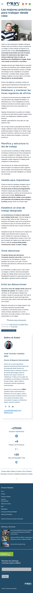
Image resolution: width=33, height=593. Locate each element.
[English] (26, 4)
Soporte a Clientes (6, 496)
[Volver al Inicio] (13, 4)
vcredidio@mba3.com (12, 411)
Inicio (2, 491)
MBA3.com (8, 413)
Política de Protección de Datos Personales (12, 519)
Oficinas (3, 494)
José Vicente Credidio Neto (18, 324)
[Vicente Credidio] (8, 345)
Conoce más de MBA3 (8, 330)
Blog (2, 506)
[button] (2, 4)
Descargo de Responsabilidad (9, 511)
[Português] (30, 4)
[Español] (23, 4)
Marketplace (4, 509)
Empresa (14, 326)
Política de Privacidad (6, 514)
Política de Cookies (6, 503)
